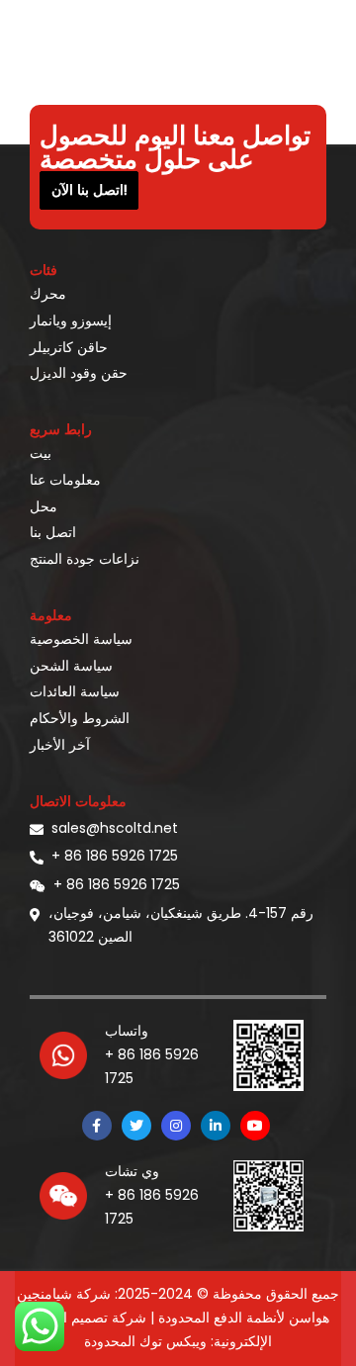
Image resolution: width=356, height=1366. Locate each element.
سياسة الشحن (71, 666)
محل (43, 506)
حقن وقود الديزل (79, 373)
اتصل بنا (53, 532)
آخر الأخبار (60, 745)
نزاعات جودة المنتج (84, 559)
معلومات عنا (65, 480)
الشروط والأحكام (80, 718)
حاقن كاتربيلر (69, 347)
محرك (48, 294)
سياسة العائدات (75, 691)
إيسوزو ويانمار (71, 320)
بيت (40, 453)
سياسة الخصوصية (81, 639)
